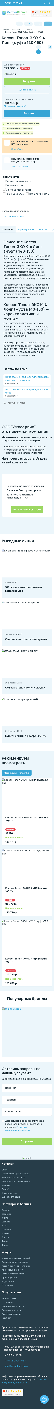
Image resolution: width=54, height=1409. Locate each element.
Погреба (6, 1189)
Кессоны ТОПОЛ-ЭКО (13, 216)
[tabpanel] (27, 881)
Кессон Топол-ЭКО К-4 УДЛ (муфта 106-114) (26, 960)
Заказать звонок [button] (19, 166)
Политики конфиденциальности (17, 1129)
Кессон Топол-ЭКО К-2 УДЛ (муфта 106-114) (26, 890)
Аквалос (6, 1210)
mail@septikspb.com (16, 1366)
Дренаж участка (10, 1277)
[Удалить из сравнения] (38, 51)
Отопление (7, 1285)
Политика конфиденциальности (24, 1381)
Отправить (27, 1141)
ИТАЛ (4, 1225)
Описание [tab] (7, 229)
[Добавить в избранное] (44, 49)
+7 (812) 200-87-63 (15, 1360)
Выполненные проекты (13, 1306)
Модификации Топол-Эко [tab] (16, 772)
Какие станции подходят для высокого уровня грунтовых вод (27, 378)
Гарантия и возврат (11, 1314)
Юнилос (6, 1217)
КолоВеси (6, 1229)
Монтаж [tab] (43, 229)
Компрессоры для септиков (15, 1173)
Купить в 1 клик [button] (27, 89)
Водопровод (8, 1281)
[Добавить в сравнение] (38, 47)
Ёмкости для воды (11, 1196)
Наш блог (6, 1318)
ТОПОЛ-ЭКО (28, 29)
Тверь (5, 1241)
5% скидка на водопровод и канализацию (23, 588)
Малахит (6, 1233)
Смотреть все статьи (14, 402)
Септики (6, 1169)
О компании (7, 1302)
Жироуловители (10, 1193)
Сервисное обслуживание (15, 1262)
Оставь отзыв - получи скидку (25, 687)
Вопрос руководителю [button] (27, 509)
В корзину (29, 81)
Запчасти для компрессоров (16, 1181)
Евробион (6, 1214)
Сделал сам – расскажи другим (26, 639)
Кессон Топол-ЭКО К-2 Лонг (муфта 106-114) (26, 819)
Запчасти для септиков (13, 1177)
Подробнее (17, 149)
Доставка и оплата (11, 1310)
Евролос (6, 1221)
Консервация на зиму (12, 1269)
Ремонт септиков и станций (16, 1266)
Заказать (29, 113)
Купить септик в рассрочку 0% (25, 736)
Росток (5, 1237)
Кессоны (16, 29)
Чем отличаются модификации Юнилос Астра (27, 391)
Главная (5, 29)
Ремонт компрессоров (13, 1273)
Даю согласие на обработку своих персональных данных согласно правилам (24, 1125)
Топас (5, 1245)
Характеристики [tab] (26, 229)
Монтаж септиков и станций (16, 1258)
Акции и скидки (9, 1298)
